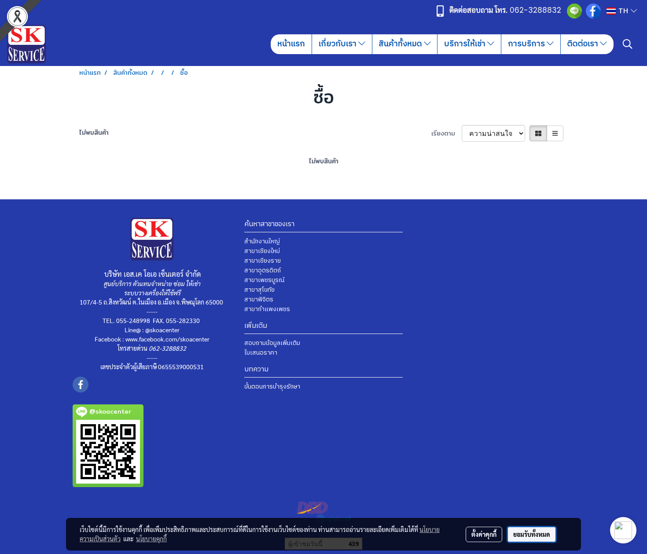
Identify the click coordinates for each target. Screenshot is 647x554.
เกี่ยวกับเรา (338, 44)
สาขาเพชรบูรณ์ (264, 280)
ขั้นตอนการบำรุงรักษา (272, 387)
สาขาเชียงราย (262, 261)
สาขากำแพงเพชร (267, 309)
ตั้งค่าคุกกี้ (483, 534)
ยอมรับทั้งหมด (531, 534)
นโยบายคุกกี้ (151, 539)
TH (623, 10)
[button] (627, 44)
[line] (574, 11)
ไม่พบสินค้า (94, 132)
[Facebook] (593, 10)
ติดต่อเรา (583, 44)
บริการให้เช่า (465, 44)
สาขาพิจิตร (258, 299)
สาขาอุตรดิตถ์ (262, 270)
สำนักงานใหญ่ (262, 241)
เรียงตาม (446, 133)
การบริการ (527, 44)
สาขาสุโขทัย (259, 290)
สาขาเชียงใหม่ (262, 251)
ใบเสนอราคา (260, 353)
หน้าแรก (291, 44)
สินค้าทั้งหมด (401, 44)
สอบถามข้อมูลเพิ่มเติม (272, 343)
